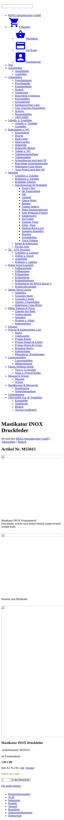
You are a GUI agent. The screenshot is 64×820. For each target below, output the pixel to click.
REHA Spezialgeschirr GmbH (32, 438)
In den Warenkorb (20, 780)
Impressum (14, 800)
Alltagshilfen (8, 441)
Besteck (22, 441)
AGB (11, 797)
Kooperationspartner (19, 794)
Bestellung (14, 809)
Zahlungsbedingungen (20, 812)
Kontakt (12, 803)
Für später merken (11, 785)
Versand (29, 767)
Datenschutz (15, 815)
